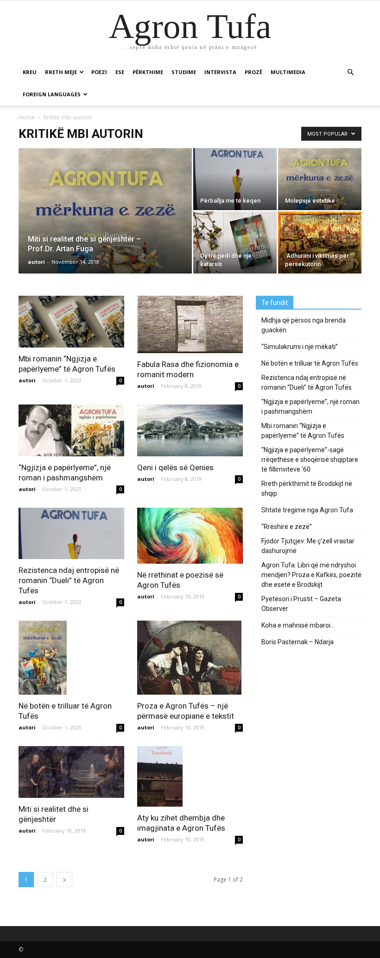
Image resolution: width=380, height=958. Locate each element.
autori (36, 261)
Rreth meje (61, 71)
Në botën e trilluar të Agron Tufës (309, 363)
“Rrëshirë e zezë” (286, 526)
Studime (183, 71)
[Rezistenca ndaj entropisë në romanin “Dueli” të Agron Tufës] (71, 534)
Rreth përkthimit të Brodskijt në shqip (306, 488)
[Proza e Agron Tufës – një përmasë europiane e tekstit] (190, 658)
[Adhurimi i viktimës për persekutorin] (319, 243)
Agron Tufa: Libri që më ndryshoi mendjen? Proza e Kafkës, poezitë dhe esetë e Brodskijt (311, 574)
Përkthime (148, 71)
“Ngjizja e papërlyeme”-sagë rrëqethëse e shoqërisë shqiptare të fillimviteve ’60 (309, 459)
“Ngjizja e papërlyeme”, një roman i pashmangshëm (310, 406)
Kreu (30, 71)
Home (27, 117)
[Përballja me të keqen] (235, 179)
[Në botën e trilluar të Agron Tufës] (71, 658)
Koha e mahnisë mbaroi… (298, 625)
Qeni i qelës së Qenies (175, 467)
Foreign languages (52, 94)
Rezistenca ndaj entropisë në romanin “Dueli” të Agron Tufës (69, 580)
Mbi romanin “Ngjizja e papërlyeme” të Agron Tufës (302, 430)
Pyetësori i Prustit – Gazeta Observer (301, 603)
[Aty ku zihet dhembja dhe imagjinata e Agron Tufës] (190, 776)
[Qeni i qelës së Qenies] (190, 430)
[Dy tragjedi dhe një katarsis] (235, 243)
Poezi (99, 71)
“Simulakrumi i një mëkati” (299, 346)
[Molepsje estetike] (319, 179)
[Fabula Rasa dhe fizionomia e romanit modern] (190, 324)
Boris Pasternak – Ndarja (297, 642)
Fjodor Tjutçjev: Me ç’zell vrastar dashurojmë (308, 545)
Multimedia (288, 71)
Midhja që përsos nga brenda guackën (303, 325)
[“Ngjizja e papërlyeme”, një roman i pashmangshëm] (71, 430)
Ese (119, 71)
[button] (350, 72)
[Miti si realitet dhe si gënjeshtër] (71, 772)
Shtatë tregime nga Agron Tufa (307, 510)
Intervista (220, 71)
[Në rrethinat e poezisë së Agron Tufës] (190, 536)
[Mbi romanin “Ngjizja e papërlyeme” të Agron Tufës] (71, 322)
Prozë (253, 71)
